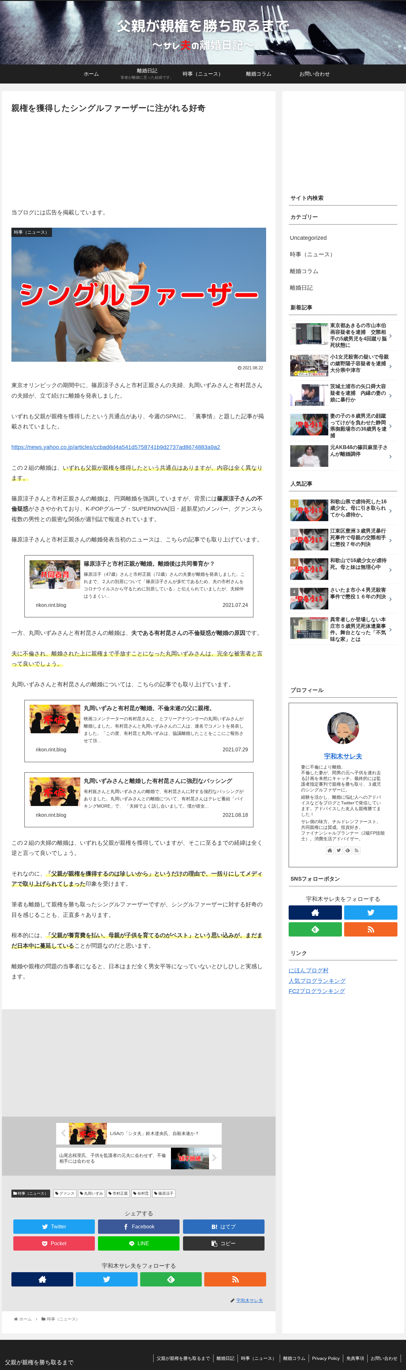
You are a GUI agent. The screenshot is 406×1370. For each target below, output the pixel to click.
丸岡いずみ (93, 1193)
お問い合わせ (384, 1358)
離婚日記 (301, 288)
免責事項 (355, 1358)
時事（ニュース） (32, 1193)
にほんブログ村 (309, 970)
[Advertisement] (138, 162)
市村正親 (120, 1193)
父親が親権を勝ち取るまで (183, 1358)
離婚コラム (304, 271)
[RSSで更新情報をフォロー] (235, 1279)
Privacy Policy (326, 1358)
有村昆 (142, 1193)
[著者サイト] (42, 1279)
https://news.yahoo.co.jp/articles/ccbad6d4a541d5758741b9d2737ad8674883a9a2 (115, 447)
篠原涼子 (165, 1193)
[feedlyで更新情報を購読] (171, 1279)
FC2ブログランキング (317, 991)
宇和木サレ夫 (343, 756)
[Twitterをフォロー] (107, 1279)
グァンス (66, 1193)
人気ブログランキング (317, 981)
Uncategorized (308, 238)
